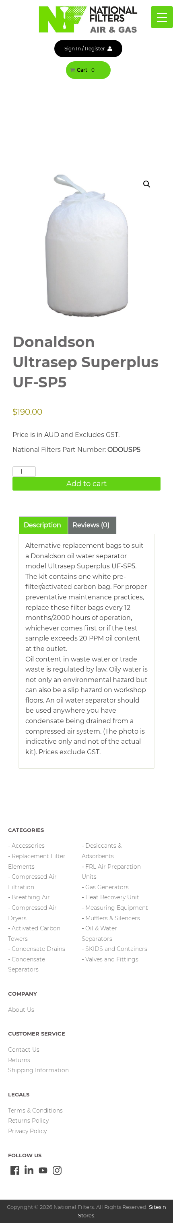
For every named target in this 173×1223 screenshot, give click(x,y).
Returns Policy (28, 1120)
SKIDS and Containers (116, 949)
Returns (19, 1060)
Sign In (72, 49)
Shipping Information (38, 1070)
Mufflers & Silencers (112, 918)
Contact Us (23, 1049)
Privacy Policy (27, 1131)
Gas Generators (107, 887)
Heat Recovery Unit (112, 897)
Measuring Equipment (116, 907)
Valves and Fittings (111, 959)
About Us (21, 1009)
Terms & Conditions (35, 1110)
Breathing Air (31, 897)
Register (95, 49)
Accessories (28, 845)
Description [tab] (42, 525)
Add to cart (86, 483)
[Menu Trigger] (162, 17)
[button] (147, 184)
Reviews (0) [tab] (90, 525)
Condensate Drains (38, 949)
